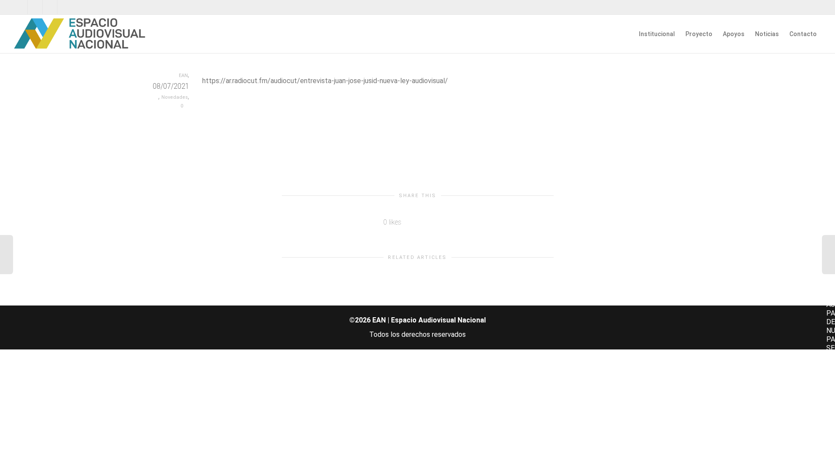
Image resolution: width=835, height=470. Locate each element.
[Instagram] (65, 7)
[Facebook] (35, 7)
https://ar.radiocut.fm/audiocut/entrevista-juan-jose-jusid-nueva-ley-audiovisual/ (325, 81)
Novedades (174, 97)
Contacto (803, 33)
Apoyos (734, 33)
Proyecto (698, 33)
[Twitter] (20, 7)
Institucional (657, 33)
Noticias (767, 33)
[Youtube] (50, 7)
